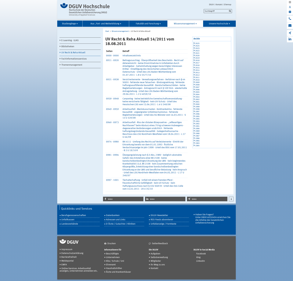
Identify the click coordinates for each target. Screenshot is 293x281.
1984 (197, 146)
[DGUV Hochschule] (85, 9)
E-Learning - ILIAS (70, 40)
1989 (197, 131)
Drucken (111, 244)
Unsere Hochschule (218, 24)
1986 (197, 138)
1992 (197, 124)
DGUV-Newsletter (159, 215)
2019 (197, 58)
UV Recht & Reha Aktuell (73, 53)
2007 (197, 87)
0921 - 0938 (112, 80)
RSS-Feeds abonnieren (162, 220)
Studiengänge (69, 24)
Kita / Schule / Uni (115, 261)
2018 (197, 60)
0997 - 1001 (112, 180)
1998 (197, 109)
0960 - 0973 (112, 122)
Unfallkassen (67, 220)
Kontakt (219, 4)
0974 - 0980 (112, 142)
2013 (197, 73)
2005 (197, 92)
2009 (197, 82)
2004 (197, 95)
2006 (197, 90)
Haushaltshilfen (114, 268)
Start (107, 31)
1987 (197, 136)
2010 (197, 80)
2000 (197, 104)
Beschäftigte (112, 254)
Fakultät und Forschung (147, 24)
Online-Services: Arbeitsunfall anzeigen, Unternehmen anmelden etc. (79, 269)
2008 (197, 85)
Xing (198, 257)
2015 (197, 68)
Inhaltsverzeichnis (132, 56)
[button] (123, 199)
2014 (197, 70)
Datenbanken (112, 215)
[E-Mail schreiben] (290, 26)
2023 (197, 48)
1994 (197, 119)
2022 (197, 51)
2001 (197, 102)
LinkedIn (200, 261)
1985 (197, 141)
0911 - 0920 (112, 60)
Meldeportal (67, 261)
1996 (197, 114)
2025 (197, 43)
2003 (197, 97)
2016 (197, 65)
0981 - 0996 (112, 155)
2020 (197, 56)
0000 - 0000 (112, 56)
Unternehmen (113, 257)
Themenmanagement (71, 65)
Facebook (201, 254)
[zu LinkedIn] (290, 39)
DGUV (211, 4)
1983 (197, 143)
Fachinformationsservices (74, 59)
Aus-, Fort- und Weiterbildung (104, 24)
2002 (197, 99)
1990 (197, 129)
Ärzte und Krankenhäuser (118, 272)
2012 (197, 75)
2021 (197, 53)
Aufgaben (155, 254)
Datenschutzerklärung (72, 253)
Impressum (66, 249)
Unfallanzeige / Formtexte (163, 224)
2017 (197, 63)
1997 (197, 112)
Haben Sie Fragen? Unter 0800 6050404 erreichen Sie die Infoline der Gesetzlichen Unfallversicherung (212, 219)
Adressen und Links (115, 220)
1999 (197, 107)
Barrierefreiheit (69, 257)
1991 (197, 126)
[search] (218, 11)
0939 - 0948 (112, 99)
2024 (197, 46)
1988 (197, 133)
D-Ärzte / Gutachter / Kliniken (120, 224)
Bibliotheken (67, 46)
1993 (197, 121)
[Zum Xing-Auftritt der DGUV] (290, 33)
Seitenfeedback (160, 244)
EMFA (64, 265)
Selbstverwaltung (159, 257)
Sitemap (227, 4)
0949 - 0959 (112, 109)
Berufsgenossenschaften (73, 215)
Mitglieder (156, 261)
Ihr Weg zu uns (158, 265)
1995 (197, 116)
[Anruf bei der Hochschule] (290, 19)
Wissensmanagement (184, 24)
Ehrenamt (111, 265)
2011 (197, 78)
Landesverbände (69, 224)
